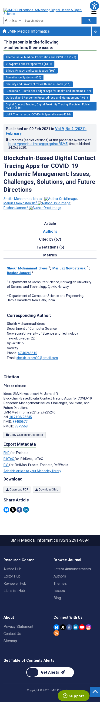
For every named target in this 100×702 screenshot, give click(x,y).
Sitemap (10, 641)
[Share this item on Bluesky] (6, 510)
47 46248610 (27, 353)
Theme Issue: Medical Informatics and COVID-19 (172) (41, 57)
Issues (59, 590)
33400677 (20, 421)
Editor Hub (11, 576)
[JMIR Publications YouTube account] (82, 627)
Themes (60, 583)
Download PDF (18, 489)
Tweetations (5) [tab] (50, 247)
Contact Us (12, 633)
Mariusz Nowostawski (20, 203)
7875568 (21, 426)
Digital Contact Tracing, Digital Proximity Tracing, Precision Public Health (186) (48, 106)
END (6, 453)
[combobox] (52, 20)
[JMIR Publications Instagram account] (88, 627)
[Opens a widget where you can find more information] (73, 696)
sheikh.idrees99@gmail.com (37, 358)
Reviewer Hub (14, 583)
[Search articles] (89, 20)
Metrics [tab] (50, 255)
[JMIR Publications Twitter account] (63, 627)
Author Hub (12, 569)
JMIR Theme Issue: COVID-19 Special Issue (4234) (38, 114)
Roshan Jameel (15, 208)
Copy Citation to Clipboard (26, 435)
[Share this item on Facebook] (19, 510)
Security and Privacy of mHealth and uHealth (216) (38, 84)
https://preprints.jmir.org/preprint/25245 (38, 144)
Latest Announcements (72, 569)
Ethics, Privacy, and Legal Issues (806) (30, 70)
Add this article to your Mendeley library (32, 471)
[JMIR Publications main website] (43, 12)
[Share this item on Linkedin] (26, 510)
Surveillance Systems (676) (23, 77)
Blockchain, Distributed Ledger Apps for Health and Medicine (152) (48, 91)
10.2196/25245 (20, 417)
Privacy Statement (18, 626)
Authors (59, 576)
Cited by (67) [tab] (50, 239)
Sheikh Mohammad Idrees (23, 199)
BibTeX (9, 459)
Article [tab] (50, 223)
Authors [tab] (50, 231)
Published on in (46, 131)
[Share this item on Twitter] (13, 510)
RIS (6, 465)
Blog (57, 598)
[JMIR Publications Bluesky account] (56, 627)
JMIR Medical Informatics (28, 31)
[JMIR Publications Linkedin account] (76, 627)
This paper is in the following (31, 45)
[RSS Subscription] (56, 633)
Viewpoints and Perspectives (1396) (29, 64)
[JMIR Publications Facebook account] (69, 627)
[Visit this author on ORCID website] (60, 199)
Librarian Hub (14, 590)
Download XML (48, 489)
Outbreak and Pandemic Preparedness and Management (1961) (47, 97)
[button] (94, 5)
